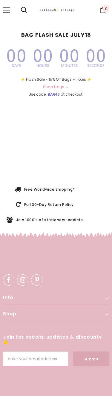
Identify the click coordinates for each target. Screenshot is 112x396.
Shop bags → (56, 87)
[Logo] (58, 9)
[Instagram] (22, 280)
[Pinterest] (36, 280)
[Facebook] (8, 280)
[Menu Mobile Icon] (6, 10)
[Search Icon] (24, 10)
